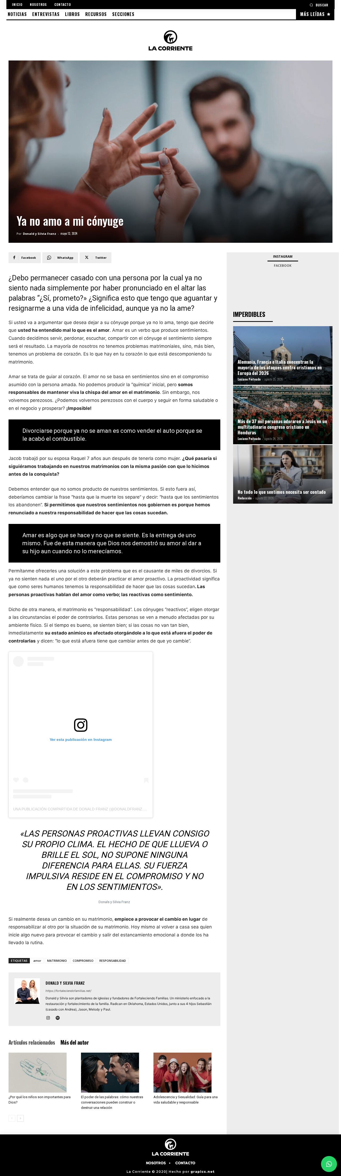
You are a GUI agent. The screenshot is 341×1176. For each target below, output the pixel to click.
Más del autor (74, 1042)
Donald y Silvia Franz (39, 234)
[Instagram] (50, 1018)
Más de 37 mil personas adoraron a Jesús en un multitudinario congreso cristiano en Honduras (282, 427)
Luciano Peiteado (249, 379)
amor (37, 961)
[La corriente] (170, 40)
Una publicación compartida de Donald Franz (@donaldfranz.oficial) (86, 809)
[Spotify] (59, 1018)
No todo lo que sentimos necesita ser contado (282, 491)
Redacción (244, 498)
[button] (319, 5)
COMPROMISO (83, 961)
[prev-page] (12, 1118)
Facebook (282, 265)
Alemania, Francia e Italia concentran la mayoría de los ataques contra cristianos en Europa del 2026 (280, 367)
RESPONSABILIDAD (112, 961)
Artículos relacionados (32, 1042)
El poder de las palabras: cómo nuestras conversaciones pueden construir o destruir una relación (112, 1102)
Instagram (283, 256)
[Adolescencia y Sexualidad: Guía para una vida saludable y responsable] (186, 1073)
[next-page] (20, 1118)
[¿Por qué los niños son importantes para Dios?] (42, 1073)
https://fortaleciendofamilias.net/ (68, 991)
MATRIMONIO (57, 961)
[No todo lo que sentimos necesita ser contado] (282, 476)
